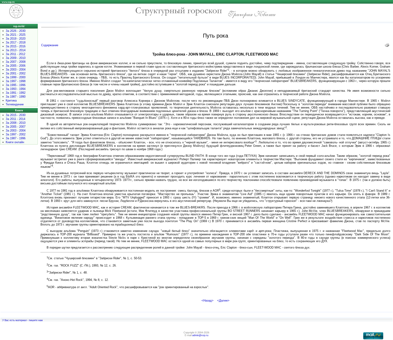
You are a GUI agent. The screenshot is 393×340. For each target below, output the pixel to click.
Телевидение (15, 104)
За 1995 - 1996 (15, 85)
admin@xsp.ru (200, 335)
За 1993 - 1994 (15, 89)
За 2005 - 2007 (15, 126)
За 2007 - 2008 (15, 61)
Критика (11, 100)
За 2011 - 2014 (15, 119)
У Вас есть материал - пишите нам (22, 320)
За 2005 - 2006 (15, 65)
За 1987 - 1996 (15, 138)
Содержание (49, 45)
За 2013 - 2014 (15, 50)
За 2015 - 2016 (15, 46)
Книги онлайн (15, 142)
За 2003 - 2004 (15, 69)
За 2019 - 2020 (15, 38)
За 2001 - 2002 (15, 73)
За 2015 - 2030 (15, 115)
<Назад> (208, 300)
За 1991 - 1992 (15, 92)
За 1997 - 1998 (15, 81)
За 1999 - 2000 (15, 77)
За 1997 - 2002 (15, 134)
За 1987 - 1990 (15, 96)
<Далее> (223, 300)
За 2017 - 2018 (15, 42)
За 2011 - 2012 (15, 54)
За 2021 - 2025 (15, 34)
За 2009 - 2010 (15, 58)
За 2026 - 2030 (15, 31)
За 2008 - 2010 (15, 122)
